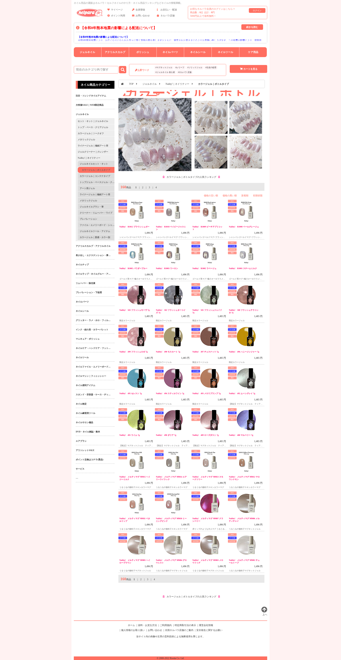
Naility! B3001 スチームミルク (243, 268)
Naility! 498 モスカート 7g (168, 352)
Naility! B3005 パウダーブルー (133, 268)
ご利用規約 (166, 625)
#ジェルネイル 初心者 (165, 72)
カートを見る (250, 69)
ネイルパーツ (170, 52)
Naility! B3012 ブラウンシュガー (134, 227)
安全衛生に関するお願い (209, 630)
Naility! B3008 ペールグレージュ (244, 227)
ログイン (257, 10)
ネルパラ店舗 (167, 15)
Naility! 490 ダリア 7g (166, 435)
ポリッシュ (142, 52)
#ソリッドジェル (194, 67)
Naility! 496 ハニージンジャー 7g (244, 352)
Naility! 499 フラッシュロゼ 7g (133, 352)
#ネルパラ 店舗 (184, 72)
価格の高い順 (230, 195)
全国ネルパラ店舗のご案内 (179, 630)
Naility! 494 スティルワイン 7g (170, 393)
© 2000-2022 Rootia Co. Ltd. (170, 658)
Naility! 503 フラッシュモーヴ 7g (134, 310)
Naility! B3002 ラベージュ (204, 268)
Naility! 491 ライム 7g (129, 435)
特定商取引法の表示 (185, 625)
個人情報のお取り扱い (133, 630)
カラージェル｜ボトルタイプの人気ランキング (191, 177)
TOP (131, 84)
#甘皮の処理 (210, 67)
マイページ (117, 9)
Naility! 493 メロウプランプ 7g (206, 393)
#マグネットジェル (164, 67)
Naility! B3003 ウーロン (167, 268)
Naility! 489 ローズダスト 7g (205, 435)
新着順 (244, 195)
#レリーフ (179, 67)
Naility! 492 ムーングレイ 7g (242, 393)
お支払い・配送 (168, 9)
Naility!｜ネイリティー (177, 84)
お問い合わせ (143, 15)
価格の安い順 (211, 195)
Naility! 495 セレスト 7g (130, 393)
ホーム (131, 625)
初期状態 (257, 195)
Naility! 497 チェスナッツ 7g (205, 352)
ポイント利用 (118, 15)
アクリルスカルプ (115, 52)
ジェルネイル (87, 52)
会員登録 (140, 9)
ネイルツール (225, 52)
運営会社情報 (206, 625)
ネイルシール (198, 52)
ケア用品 (253, 52)
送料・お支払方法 (147, 625)
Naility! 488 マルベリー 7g (241, 435)
